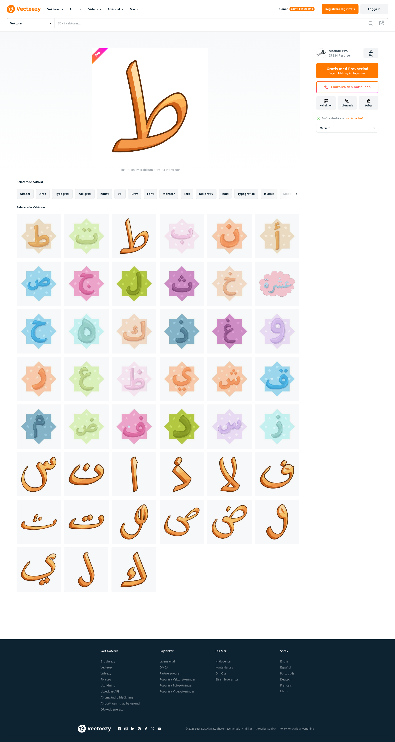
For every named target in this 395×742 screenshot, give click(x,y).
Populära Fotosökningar (176, 685)
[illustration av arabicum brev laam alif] (229, 474)
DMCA (164, 667)
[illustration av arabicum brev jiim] (86, 284)
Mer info (325, 128)
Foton (74, 9)
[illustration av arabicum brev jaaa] (182, 379)
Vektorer (53, 9)
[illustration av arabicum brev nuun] (229, 236)
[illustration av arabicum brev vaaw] (277, 331)
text (187, 194)
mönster (169, 194)
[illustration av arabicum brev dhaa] (134, 379)
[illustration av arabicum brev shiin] (229, 379)
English (285, 661)
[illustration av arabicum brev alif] (277, 236)
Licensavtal (167, 661)
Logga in (374, 9)
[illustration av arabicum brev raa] (39, 379)
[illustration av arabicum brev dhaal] (182, 331)
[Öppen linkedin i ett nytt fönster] (132, 728)
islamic (269, 194)
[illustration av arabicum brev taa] (39, 236)
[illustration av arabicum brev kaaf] (134, 331)
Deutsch (286, 679)
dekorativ (206, 194)
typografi (62, 194)
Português (287, 673)
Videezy (106, 673)
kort (225, 194)
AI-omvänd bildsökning (117, 697)
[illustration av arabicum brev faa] (134, 426)
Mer (132, 9)
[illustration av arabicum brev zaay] (277, 426)
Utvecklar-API (110, 691)
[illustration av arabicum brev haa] (39, 331)
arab (42, 194)
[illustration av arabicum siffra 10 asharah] (277, 284)
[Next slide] (293, 194)
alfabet (25, 194)
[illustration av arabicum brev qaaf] (277, 379)
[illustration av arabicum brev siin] (229, 426)
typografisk (246, 194)
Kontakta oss (224, 667)
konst (104, 194)
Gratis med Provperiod (347, 70)
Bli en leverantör (226, 679)
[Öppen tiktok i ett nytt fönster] (146, 728)
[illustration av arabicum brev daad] (86, 426)
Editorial (114, 9)
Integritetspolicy (266, 728)
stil (120, 194)
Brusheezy (108, 661)
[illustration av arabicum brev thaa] (182, 284)
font (150, 194)
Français (286, 685)
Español (285, 667)
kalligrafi (84, 194)
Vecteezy (107, 667)
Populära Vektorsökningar (178, 679)
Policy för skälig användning (297, 728)
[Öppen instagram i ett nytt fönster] (126, 728)
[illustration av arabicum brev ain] (86, 379)
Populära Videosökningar (177, 691)
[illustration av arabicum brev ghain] (229, 331)
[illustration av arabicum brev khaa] (229, 284)
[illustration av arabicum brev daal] (182, 426)
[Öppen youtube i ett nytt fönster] (159, 728)
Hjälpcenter (223, 661)
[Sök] (370, 23)
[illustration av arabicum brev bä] (182, 236)
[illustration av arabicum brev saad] (39, 284)
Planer (283, 9)
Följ (371, 55)
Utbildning (108, 685)
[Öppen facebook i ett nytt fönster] (119, 728)
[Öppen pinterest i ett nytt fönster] (139, 728)
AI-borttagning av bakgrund (120, 703)
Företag (106, 679)
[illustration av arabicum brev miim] (39, 426)
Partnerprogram (171, 673)
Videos (93, 9)
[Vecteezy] (24, 9)
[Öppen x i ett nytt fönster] (152, 728)
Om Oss (220, 673)
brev (134, 194)
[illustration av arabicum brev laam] (134, 284)
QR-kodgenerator (113, 709)
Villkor (248, 728)
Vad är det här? (354, 118)
